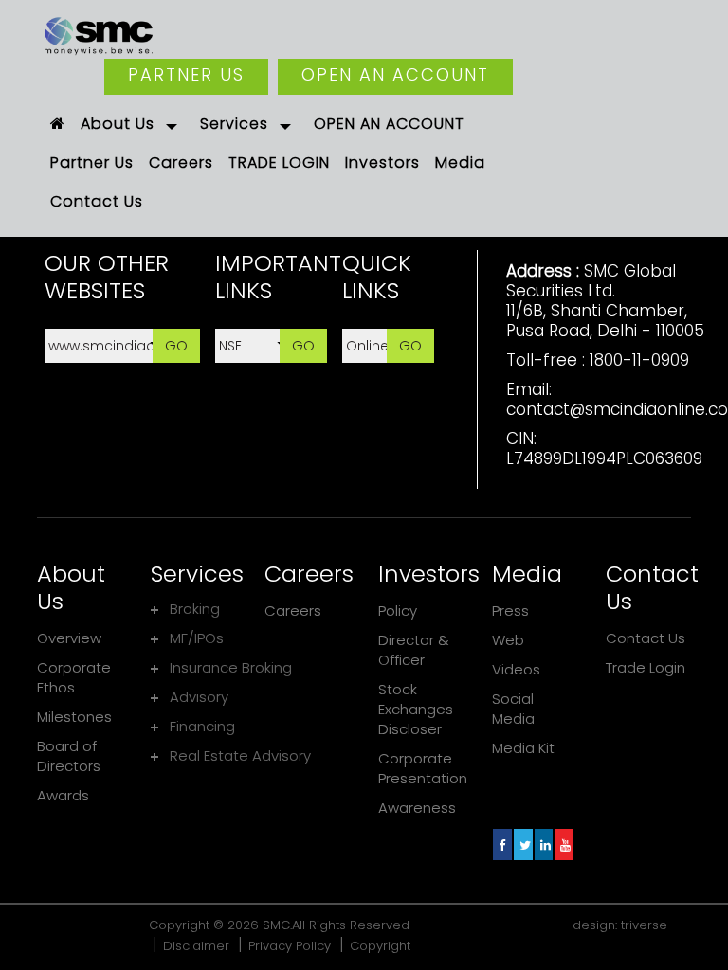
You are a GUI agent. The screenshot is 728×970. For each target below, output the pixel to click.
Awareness (417, 807)
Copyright (380, 946)
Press (510, 610)
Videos (516, 669)
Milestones (74, 717)
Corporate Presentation (422, 768)
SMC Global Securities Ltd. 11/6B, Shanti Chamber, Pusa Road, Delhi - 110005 (605, 301)
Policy (397, 610)
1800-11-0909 (639, 360)
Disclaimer (196, 946)
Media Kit (523, 748)
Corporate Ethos (74, 677)
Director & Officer (413, 650)
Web (508, 640)
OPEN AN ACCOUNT (395, 74)
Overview (69, 638)
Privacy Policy (289, 946)
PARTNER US (186, 74)
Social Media (513, 708)
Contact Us (645, 638)
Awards (63, 795)
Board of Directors (68, 756)
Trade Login (645, 667)
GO (176, 345)
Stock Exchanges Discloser (415, 709)
